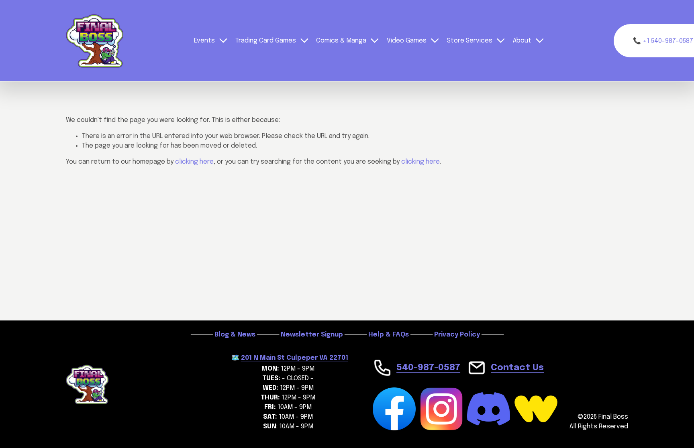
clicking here (194, 161)
